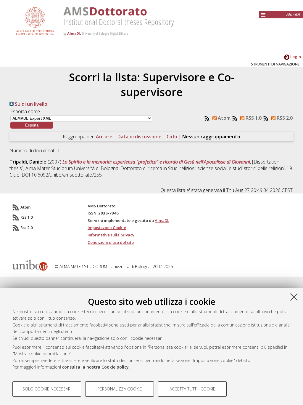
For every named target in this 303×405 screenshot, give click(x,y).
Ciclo (172, 136)
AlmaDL (293, 14)
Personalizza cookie (119, 389)
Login (295, 56)
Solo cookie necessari (46, 389)
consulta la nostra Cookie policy (95, 367)
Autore (104, 136)
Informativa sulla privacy (111, 235)
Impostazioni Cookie (107, 227)
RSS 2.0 (284, 118)
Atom (224, 118)
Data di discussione (139, 136)
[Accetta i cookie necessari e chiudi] (294, 297)
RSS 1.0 (253, 118)
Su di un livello (30, 104)
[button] (31, 125)
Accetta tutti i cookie (192, 389)
